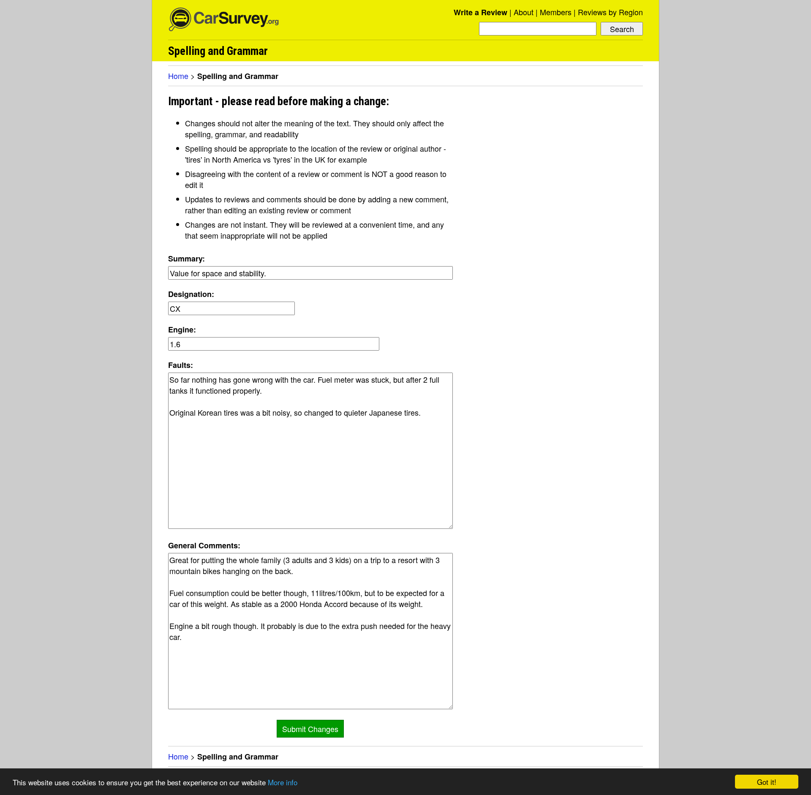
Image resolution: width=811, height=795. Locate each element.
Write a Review (480, 12)
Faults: (180, 364)
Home (178, 75)
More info (282, 782)
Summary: (186, 258)
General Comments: (204, 545)
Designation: (191, 294)
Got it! (766, 781)
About (523, 11)
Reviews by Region (610, 11)
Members (556, 11)
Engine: (182, 329)
